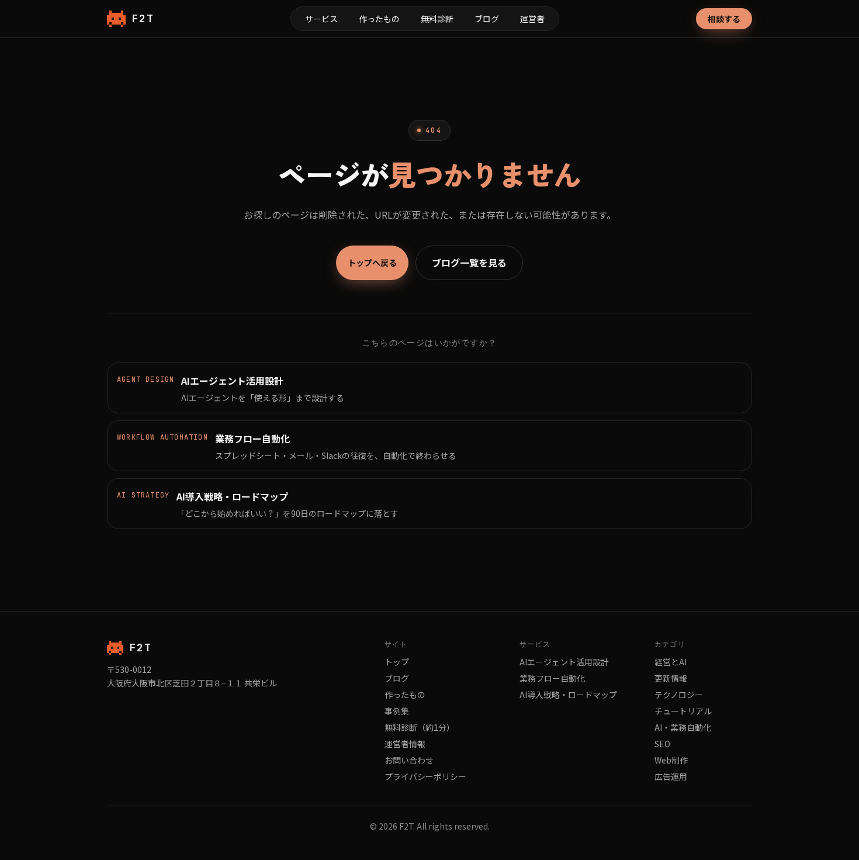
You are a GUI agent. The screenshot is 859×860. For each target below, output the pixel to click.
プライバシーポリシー (425, 776)
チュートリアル (683, 711)
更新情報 (670, 678)
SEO (662, 744)
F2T (142, 18)
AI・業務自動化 (682, 727)
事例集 (397, 711)
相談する (724, 19)
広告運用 (670, 776)
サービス (321, 19)
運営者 (532, 19)
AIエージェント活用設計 (564, 662)
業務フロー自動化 (552, 678)
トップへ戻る (372, 262)
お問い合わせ (409, 760)
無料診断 (437, 19)
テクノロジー (678, 694)
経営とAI (670, 662)
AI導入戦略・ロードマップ (568, 694)
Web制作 (671, 760)
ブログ (486, 19)
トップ (397, 662)
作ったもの (379, 19)
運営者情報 (405, 744)
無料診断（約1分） (420, 727)
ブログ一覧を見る (469, 262)
